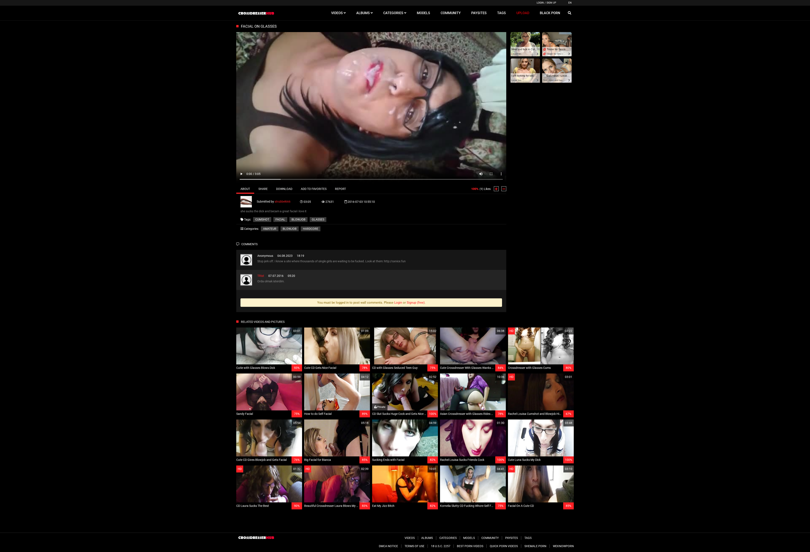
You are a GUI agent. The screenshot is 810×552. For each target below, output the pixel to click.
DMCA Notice (388, 546)
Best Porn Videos (470, 546)
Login (540, 2)
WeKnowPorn (563, 546)
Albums (427, 538)
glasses (318, 219)
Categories (448, 538)
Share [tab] (263, 189)
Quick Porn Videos (504, 546)
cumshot (262, 219)
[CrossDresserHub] (256, 13)
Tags (528, 538)
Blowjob (290, 228)
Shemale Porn (535, 546)
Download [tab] (284, 189)
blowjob (298, 219)
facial (280, 219)
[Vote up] (496, 188)
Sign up (551, 2)
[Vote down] (503, 188)
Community (490, 538)
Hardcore (310, 228)
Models (469, 538)
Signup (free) (416, 302)
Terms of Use (414, 546)
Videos (410, 538)
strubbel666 (282, 201)
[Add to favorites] (289, 330)
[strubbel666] (248, 201)
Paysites (511, 538)
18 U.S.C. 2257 (440, 546)
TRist (260, 275)
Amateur (269, 228)
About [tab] (245, 189)
